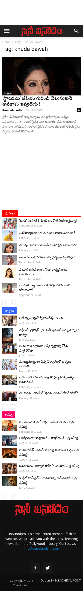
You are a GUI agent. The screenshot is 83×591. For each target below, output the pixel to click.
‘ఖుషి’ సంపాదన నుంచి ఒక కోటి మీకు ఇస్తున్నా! (48, 220)
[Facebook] (35, 568)
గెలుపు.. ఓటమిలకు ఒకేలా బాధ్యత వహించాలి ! (48, 245)
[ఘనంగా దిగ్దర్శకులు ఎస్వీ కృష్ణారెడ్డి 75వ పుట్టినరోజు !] (9, 348)
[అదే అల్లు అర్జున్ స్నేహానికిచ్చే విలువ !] (9, 320)
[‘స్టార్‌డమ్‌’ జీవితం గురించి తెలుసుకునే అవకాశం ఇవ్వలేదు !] (41, 76)
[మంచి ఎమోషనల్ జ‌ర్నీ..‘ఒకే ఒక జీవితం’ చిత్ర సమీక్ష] (9, 425)
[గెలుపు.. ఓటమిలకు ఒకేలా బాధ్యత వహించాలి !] (9, 248)
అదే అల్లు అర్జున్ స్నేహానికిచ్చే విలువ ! (42, 318)
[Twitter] (47, 568)
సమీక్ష (8, 415)
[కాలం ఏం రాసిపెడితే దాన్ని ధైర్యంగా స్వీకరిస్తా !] (9, 260)
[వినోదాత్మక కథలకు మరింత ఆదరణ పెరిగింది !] (9, 235)
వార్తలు (9, 310)
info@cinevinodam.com (41, 548)
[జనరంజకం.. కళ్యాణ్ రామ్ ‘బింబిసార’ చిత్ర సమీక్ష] (9, 468)
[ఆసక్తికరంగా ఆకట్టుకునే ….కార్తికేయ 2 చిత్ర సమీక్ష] (9, 440)
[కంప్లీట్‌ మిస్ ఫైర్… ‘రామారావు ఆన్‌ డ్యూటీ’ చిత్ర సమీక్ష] (9, 481)
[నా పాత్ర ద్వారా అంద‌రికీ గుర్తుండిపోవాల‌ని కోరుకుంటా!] (9, 288)
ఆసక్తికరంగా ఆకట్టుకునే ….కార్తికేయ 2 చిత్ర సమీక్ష (48, 438)
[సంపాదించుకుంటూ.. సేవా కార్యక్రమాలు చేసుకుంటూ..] (9, 272)
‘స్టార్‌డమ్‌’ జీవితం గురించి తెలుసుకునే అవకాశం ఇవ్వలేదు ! (37, 101)
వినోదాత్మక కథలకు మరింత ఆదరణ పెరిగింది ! (47, 233)
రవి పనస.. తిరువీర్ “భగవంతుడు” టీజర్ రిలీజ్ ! (48, 393)
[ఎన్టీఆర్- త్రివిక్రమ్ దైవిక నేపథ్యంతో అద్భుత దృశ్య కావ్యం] (9, 336)
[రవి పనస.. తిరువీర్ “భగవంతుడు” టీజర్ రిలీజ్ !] (9, 396)
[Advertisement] (41, 14)
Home (6, 42)
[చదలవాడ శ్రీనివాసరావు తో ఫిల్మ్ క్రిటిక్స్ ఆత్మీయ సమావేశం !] (9, 380)
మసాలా (7, 93)
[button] (76, 31)
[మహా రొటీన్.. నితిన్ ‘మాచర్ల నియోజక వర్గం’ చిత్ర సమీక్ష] (9, 453)
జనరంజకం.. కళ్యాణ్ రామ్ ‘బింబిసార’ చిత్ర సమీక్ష (49, 466)
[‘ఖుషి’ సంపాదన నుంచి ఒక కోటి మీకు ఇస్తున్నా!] (9, 223)
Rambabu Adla (12, 110)
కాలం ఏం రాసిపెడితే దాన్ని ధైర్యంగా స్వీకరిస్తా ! (47, 257)
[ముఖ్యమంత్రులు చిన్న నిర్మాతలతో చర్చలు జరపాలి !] (9, 364)
